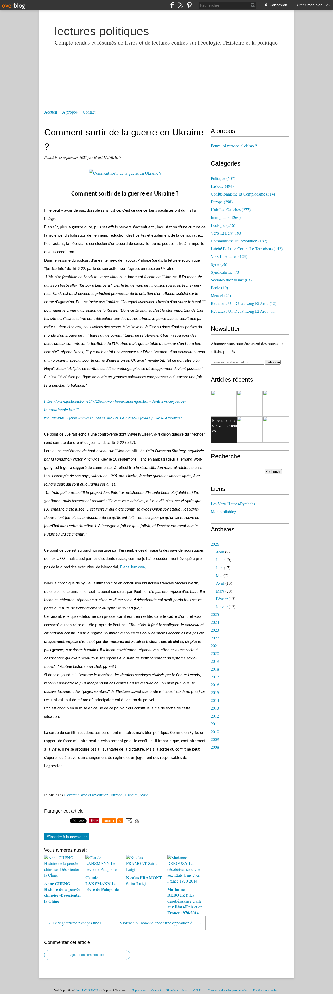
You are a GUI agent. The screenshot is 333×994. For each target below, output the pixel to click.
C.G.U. (197, 990)
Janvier (222, 606)
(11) (243, 311)
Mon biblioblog (223, 511)
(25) (221, 295)
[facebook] (172, 5)
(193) (226, 233)
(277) (231, 209)
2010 (215, 731)
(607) (223, 178)
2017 (215, 677)
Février (222, 598)
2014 (215, 700)
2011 (215, 723)
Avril (220, 583)
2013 (215, 708)
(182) (239, 240)
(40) (219, 287)
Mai (219, 575)
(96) (219, 264)
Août (220, 552)
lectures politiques (102, 31)
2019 (215, 661)
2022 (215, 637)
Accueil (50, 112)
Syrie (144, 794)
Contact (89, 112)
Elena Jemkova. (133, 567)
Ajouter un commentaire (87, 955)
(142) (247, 248)
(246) (223, 225)
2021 (215, 645)
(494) (222, 186)
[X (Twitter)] (180, 5)
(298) (222, 201)
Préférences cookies (265, 990)
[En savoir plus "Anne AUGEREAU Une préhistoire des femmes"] (276, 404)
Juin (219, 567)
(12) (243, 303)
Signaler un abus (177, 990)
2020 (215, 653)
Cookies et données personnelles (228, 990)
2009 (215, 739)
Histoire (131, 794)
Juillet (221, 559)
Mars (220, 591)
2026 (215, 544)
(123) (229, 256)
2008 (215, 747)
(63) (231, 279)
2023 (215, 630)
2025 (215, 614)
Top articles (139, 990)
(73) (225, 272)
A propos (70, 112)
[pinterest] (189, 5)
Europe (117, 794)
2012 (215, 716)
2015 (215, 692)
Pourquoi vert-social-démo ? (234, 145)
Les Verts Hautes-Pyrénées (233, 503)
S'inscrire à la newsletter (67, 837)
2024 (215, 622)
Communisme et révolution (86, 794)
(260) (226, 217)
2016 (215, 684)
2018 (215, 669)
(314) (243, 194)
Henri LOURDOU (86, 990)
